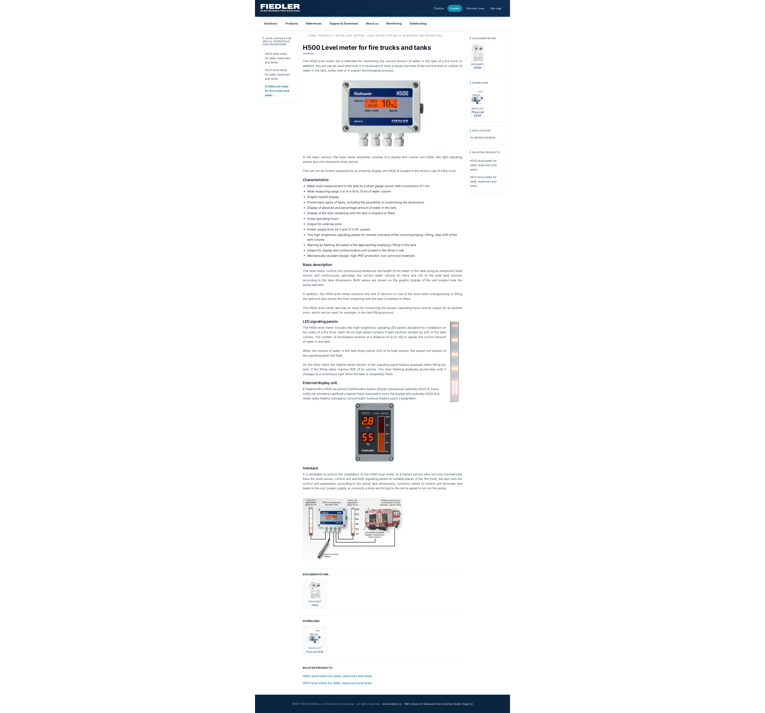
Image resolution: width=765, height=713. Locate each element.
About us (372, 23)
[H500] (315, 590)
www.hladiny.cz (392, 703)
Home (312, 35)
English (454, 8)
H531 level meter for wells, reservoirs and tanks (337, 683)
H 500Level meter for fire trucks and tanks (277, 91)
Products (326, 35)
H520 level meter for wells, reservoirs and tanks (337, 676)
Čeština (439, 8)
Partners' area (475, 8)
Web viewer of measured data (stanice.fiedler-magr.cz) (439, 703)
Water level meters (350, 35)
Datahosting (418, 23)
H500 (315, 605)
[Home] (280, 8)
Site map (495, 8)
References (314, 23)
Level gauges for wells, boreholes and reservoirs (404, 35)
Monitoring (394, 23)
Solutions (271, 23)
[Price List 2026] (315, 636)
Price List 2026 (315, 651)
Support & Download (344, 23)
